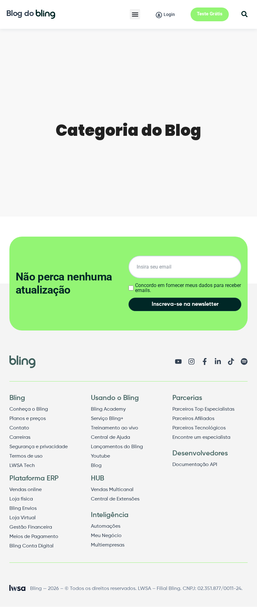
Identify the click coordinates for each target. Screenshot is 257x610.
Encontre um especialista (201, 437)
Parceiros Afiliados (193, 418)
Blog (96, 465)
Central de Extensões (115, 499)
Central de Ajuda (110, 437)
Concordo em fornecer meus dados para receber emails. (188, 288)
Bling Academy (108, 409)
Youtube (100, 456)
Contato (19, 428)
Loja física (21, 499)
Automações (105, 526)
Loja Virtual (22, 517)
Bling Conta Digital (31, 546)
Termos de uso (26, 456)
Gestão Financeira (30, 527)
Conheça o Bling (28, 409)
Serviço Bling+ (107, 418)
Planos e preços (27, 418)
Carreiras (19, 437)
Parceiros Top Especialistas (203, 409)
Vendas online (25, 489)
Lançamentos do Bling (117, 446)
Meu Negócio (106, 535)
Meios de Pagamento (33, 536)
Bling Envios (23, 508)
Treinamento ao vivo (114, 428)
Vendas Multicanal (112, 489)
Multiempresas (107, 545)
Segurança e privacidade (38, 446)
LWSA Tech (22, 465)
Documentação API (194, 464)
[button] (135, 14)
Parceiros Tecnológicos (199, 428)
